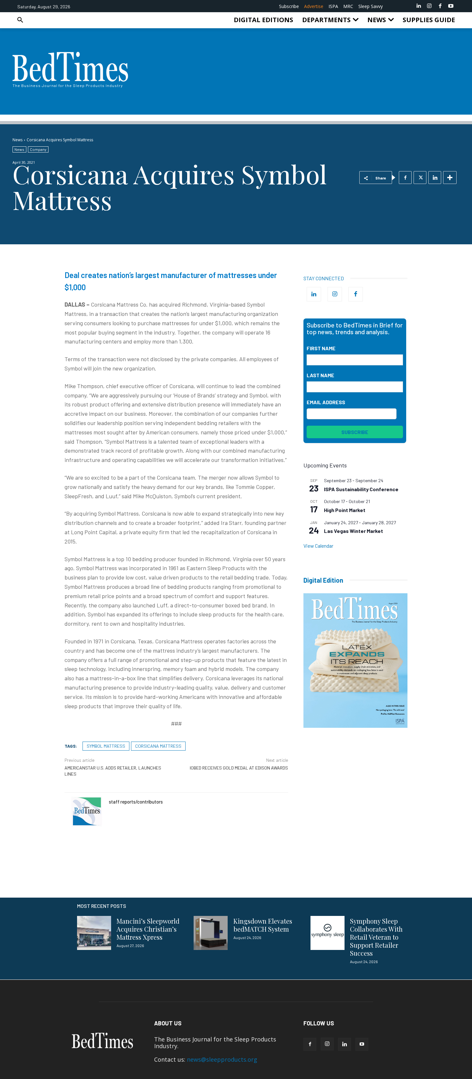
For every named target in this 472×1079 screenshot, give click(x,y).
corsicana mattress (158, 746)
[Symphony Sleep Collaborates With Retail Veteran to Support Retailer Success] (327, 933)
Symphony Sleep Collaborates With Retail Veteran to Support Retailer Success (376, 937)
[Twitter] (420, 177)
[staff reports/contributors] (86, 811)
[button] (20, 20)
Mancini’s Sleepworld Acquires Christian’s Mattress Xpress (148, 929)
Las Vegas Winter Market (353, 531)
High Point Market (344, 510)
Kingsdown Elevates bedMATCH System (262, 925)
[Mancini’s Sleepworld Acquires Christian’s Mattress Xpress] (94, 933)
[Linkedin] (418, 6)
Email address (326, 402)
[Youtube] (450, 6)
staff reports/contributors (136, 802)
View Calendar (318, 546)
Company (38, 149)
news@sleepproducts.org (222, 1059)
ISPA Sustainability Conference (361, 489)
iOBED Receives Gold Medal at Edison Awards (239, 767)
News (17, 140)
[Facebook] (440, 6)
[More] (450, 177)
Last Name (320, 375)
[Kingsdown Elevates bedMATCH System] (211, 933)
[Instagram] (429, 6)
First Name (321, 348)
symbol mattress (106, 746)
